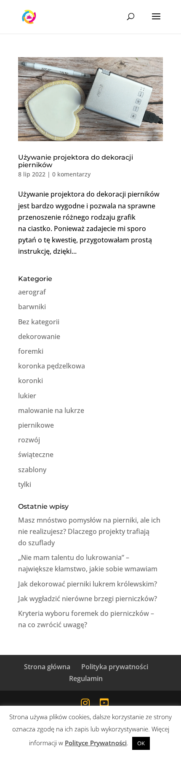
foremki (30, 351)
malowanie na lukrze (51, 410)
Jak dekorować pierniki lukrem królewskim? (87, 584)
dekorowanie (39, 336)
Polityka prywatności (114, 666)
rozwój (29, 439)
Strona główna (47, 666)
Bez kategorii (38, 321)
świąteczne (35, 454)
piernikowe (36, 425)
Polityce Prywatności (96, 743)
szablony (32, 469)
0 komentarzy (71, 174)
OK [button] (141, 743)
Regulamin (86, 678)
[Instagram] (85, 702)
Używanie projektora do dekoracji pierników (75, 161)
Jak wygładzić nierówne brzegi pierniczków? (87, 598)
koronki (30, 380)
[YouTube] (104, 702)
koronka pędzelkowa (51, 366)
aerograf (32, 292)
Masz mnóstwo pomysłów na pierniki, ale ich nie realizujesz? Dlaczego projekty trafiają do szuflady (89, 531)
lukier (27, 395)
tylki (24, 484)
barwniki (32, 306)
